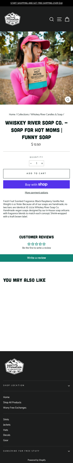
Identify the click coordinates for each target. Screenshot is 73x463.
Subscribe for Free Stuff (21, 451)
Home (6, 397)
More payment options (36, 192)
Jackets (6, 425)
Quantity (36, 157)
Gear (5, 440)
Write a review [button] (36, 257)
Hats (5, 430)
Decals (6, 435)
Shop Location (14, 385)
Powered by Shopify (36, 460)
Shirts (6, 419)
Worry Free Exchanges (14, 408)
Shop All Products (12, 402)
